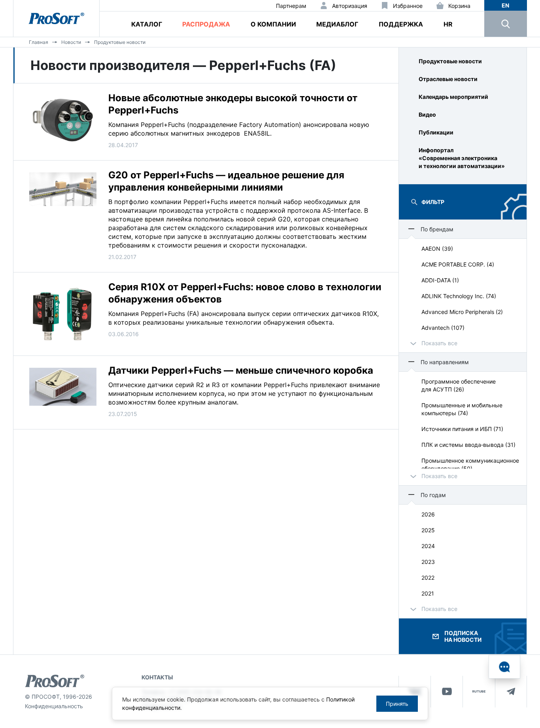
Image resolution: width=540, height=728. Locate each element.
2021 (427, 593)
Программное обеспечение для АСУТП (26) (458, 385)
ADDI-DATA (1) (440, 280)
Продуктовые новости (119, 42)
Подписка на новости (462, 636)
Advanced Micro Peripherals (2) (462, 311)
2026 (428, 514)
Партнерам (291, 5)
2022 (427, 577)
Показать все (439, 343)
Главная (38, 42)
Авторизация (349, 5)
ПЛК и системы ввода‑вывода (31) (468, 444)
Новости (71, 42)
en (505, 5)
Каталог (146, 24)
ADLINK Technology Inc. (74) (458, 296)
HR (448, 24)
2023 (428, 561)
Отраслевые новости (448, 79)
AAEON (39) (437, 248)
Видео (427, 114)
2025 (428, 530)
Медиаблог (337, 24)
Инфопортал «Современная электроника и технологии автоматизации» (462, 158)
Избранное (408, 5)
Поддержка (401, 24)
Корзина (459, 5)
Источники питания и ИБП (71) (462, 428)
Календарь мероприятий (453, 96)
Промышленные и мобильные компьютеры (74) (461, 409)
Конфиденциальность (54, 706)
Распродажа (206, 24)
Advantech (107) (442, 327)
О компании (273, 24)
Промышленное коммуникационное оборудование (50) (470, 464)
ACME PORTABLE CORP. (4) (457, 264)
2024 (428, 546)
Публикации (436, 132)
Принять (397, 703)
